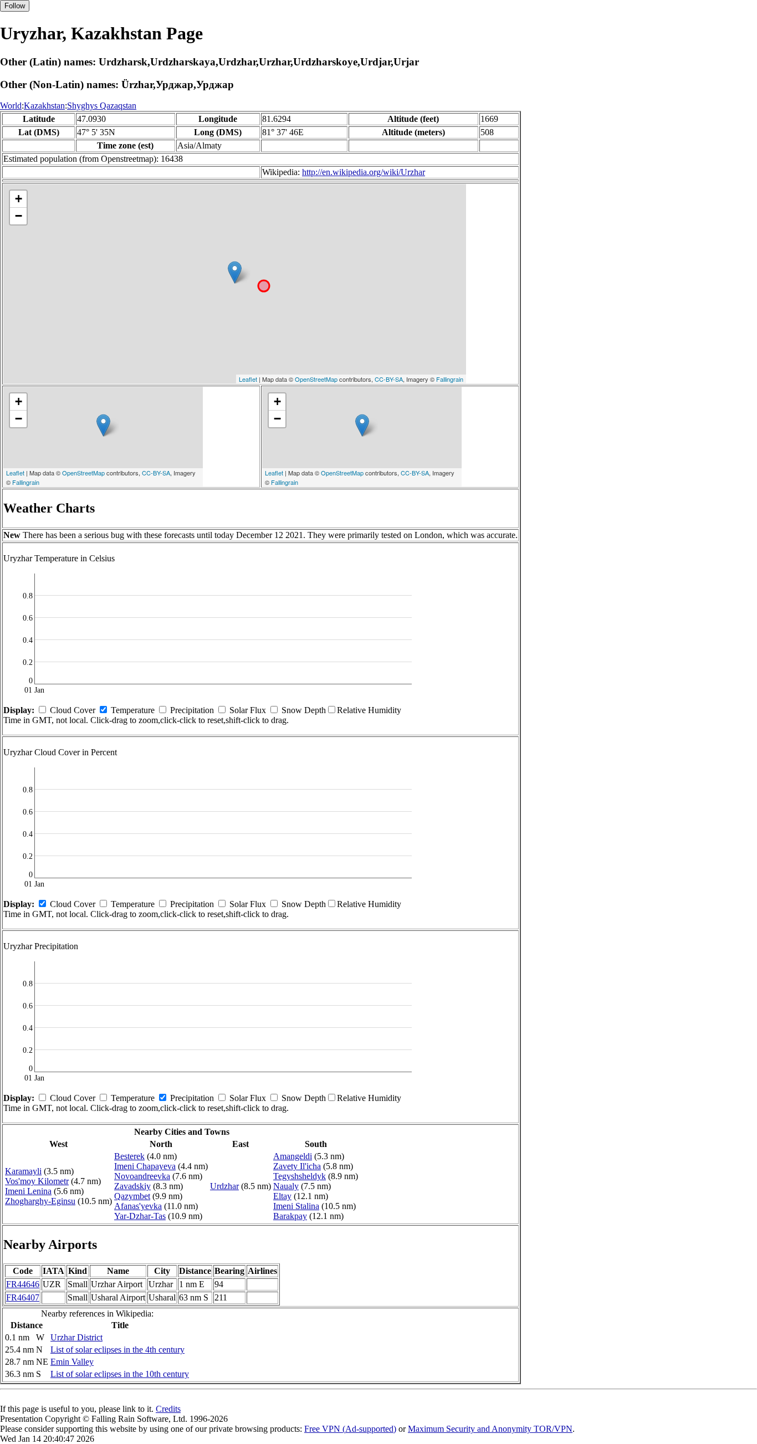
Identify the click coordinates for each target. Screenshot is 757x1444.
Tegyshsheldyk (299, 1176)
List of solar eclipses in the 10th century (119, 1374)
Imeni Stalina (296, 1206)
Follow (14, 6)
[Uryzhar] (235, 272)
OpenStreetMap (316, 379)
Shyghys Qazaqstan (101, 105)
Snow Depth (304, 710)
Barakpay (290, 1216)
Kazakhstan (44, 105)
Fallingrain (449, 379)
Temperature (133, 710)
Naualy (286, 1186)
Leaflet (248, 379)
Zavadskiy (132, 1186)
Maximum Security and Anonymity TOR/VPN (490, 1428)
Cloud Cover (72, 710)
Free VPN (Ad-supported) (350, 1428)
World (11, 105)
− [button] (18, 216)
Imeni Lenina (28, 1191)
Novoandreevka (142, 1176)
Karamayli (23, 1171)
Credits (168, 1409)
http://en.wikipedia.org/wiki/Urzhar (363, 172)
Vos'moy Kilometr (37, 1181)
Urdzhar (224, 1186)
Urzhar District (76, 1337)
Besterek (129, 1156)
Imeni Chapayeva (145, 1166)
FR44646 (22, 1284)
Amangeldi (292, 1156)
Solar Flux (247, 710)
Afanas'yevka (138, 1206)
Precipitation (192, 710)
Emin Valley (72, 1361)
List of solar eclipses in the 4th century (117, 1349)
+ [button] (18, 199)
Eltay (282, 1196)
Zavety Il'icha (297, 1166)
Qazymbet (132, 1196)
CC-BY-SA (389, 379)
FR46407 (22, 1297)
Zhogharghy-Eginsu (40, 1201)
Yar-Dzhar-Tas (140, 1216)
